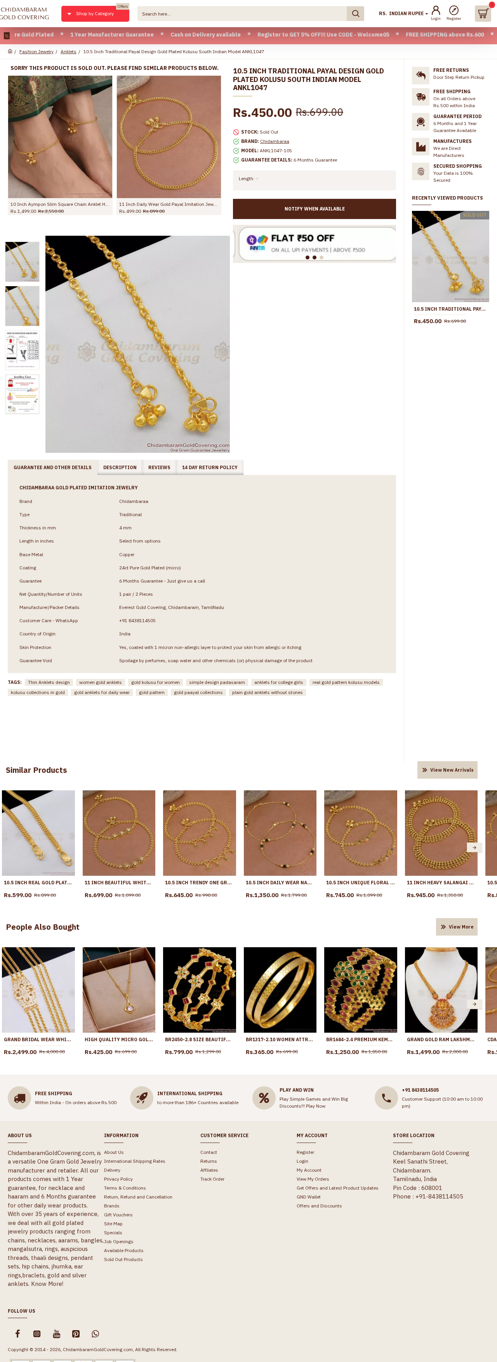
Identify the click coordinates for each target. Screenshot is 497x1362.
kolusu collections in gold (38, 692)
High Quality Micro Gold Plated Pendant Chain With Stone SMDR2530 (119, 1039)
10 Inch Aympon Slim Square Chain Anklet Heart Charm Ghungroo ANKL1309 (60, 204)
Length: (246, 178)
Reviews (159, 467)
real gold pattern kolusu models (346, 682)
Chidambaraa (274, 141)
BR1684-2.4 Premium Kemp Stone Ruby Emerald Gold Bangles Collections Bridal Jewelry (360, 1039)
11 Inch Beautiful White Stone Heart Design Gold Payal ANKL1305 (119, 882)
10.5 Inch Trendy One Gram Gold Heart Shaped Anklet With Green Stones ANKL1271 (199, 882)
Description (120, 467)
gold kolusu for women (155, 682)
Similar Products (36, 770)
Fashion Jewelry (36, 51)
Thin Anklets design (49, 682)
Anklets (68, 51)
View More (461, 927)
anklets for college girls (278, 682)
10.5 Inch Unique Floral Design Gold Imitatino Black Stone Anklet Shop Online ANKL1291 (360, 882)
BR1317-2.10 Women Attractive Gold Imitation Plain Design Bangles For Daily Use (280, 1039)
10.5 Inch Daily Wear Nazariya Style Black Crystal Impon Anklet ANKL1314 (280, 882)
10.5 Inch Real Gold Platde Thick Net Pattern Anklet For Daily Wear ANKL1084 (38, 882)
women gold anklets (100, 682)
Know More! (47, 1283)
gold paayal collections (198, 692)
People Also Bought (43, 927)
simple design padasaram (217, 682)
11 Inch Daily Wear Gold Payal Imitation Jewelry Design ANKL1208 (169, 204)
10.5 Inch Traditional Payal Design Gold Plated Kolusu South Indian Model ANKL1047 (450, 309)
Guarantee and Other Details (53, 467)
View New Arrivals (452, 770)
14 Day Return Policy (210, 467)
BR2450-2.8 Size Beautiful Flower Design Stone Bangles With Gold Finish (199, 1039)
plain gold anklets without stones (267, 692)
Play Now (315, 1106)
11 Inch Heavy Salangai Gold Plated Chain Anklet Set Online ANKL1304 (441, 882)
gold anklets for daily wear (102, 692)
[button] (474, 847)
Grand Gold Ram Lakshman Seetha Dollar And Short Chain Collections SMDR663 (441, 1039)
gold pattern (152, 692)
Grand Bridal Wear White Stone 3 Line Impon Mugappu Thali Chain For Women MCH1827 (38, 1039)
